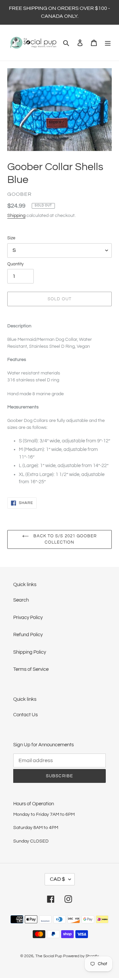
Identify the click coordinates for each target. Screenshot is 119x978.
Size (11, 238)
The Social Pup (48, 956)
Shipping (16, 215)
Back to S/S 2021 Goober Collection (64, 539)
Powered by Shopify (81, 956)
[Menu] (108, 43)
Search (21, 600)
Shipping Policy (29, 652)
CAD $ (57, 879)
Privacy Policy (28, 617)
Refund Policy (28, 634)
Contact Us (25, 714)
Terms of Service (31, 669)
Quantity (15, 264)
